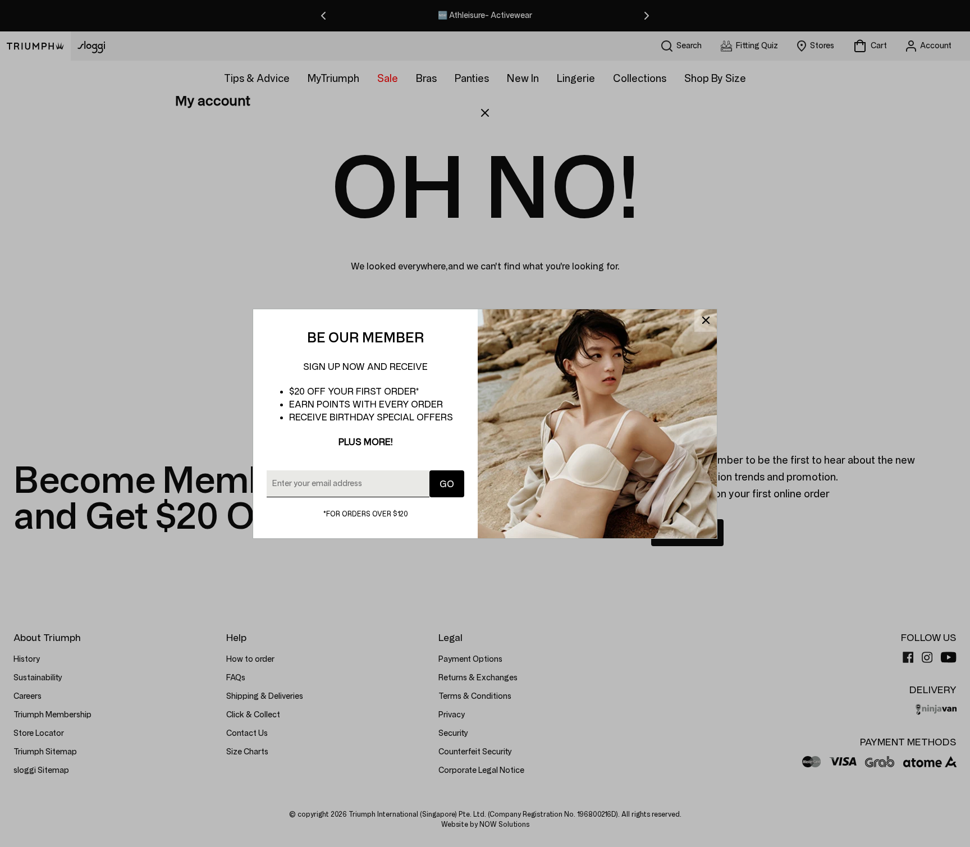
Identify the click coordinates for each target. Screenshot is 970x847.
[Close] (705, 320)
